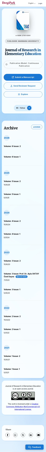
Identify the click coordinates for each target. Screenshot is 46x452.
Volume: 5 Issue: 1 (12, 194)
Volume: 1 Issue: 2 (12, 356)
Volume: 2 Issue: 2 (12, 316)
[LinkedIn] (31, 435)
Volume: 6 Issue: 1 (12, 157)
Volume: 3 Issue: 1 (12, 289)
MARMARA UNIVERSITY (28, 41)
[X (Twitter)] (23, 435)
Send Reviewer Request (24, 86)
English (30, 3)
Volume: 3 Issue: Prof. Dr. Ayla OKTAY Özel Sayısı (21, 275)
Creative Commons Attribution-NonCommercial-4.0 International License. (23, 406)
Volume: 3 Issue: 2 (12, 261)
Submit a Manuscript (24, 77)
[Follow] (29, 108)
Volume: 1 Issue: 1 (12, 369)
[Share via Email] (38, 435)
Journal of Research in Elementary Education (23, 52)
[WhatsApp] (15, 435)
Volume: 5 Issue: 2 (12, 181)
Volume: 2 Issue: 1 (12, 329)
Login (40, 3)
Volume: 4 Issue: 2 (12, 221)
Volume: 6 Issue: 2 (12, 146)
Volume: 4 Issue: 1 (12, 234)
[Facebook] (7, 435)
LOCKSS (36, 127)
